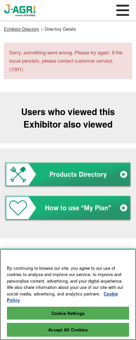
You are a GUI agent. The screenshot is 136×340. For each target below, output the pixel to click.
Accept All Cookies (67, 329)
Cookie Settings (68, 313)
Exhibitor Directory (21, 29)
